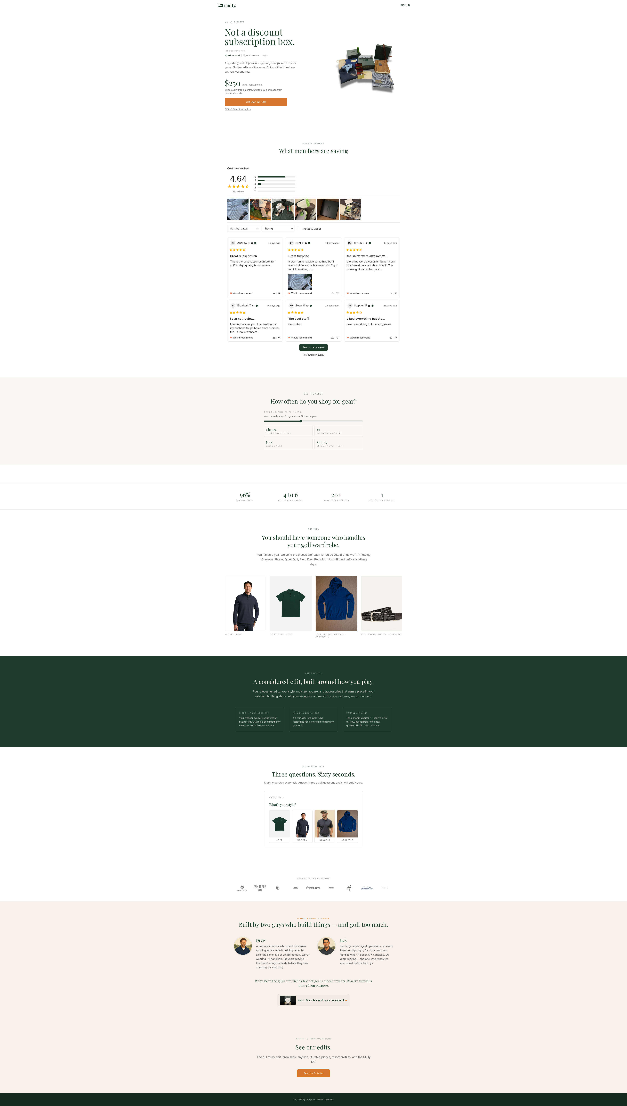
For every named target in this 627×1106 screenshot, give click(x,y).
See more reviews (313, 347)
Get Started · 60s (256, 102)
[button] (275, 176)
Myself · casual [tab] (232, 55)
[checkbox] (313, 229)
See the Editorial (313, 1073)
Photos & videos (312, 228)
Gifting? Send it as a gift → (238, 109)
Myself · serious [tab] (251, 55)
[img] (252, 243)
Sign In (405, 5)
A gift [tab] (265, 55)
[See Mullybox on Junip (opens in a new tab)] (321, 354)
